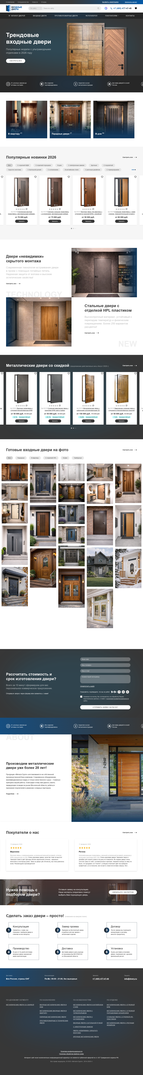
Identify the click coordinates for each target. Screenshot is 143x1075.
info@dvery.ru (130, 979)
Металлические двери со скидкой (20, 1005)
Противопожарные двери (66, 16)
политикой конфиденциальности (117, 699)
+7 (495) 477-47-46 (101, 979)
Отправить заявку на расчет (105, 707)
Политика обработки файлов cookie (71, 1054)
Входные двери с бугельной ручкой (87, 1023)
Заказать (21, 221)
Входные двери (40, 16)
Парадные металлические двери (53, 1017)
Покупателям (111, 16)
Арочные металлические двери (86, 1037)
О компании (10, 2)
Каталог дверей (18, 16)
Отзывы (43, 2)
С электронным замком (83, 1027)
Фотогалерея (91, 16)
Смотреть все (15, 61)
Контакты (130, 16)
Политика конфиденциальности (71, 1051)
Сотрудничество (23, 2)
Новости (35, 2)
